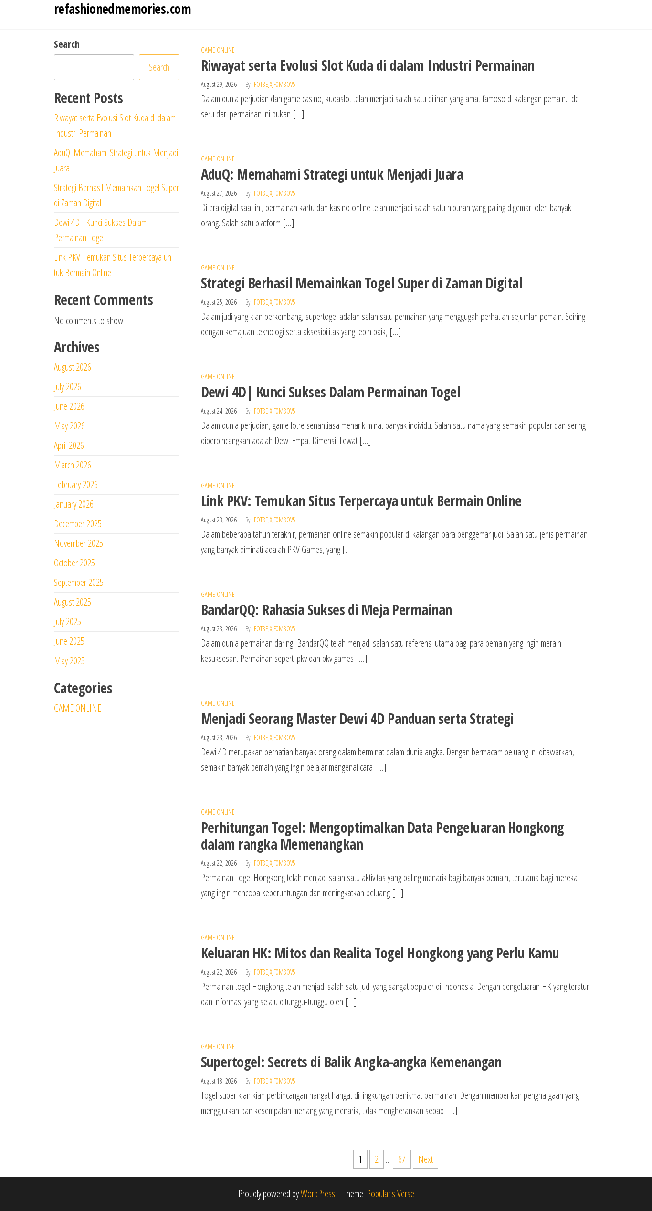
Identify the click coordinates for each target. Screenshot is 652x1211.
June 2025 (69, 641)
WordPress (318, 1193)
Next (425, 1159)
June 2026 (69, 406)
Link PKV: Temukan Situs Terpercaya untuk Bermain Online (361, 500)
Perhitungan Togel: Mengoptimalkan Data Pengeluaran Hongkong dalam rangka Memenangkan (382, 836)
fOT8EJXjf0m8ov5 (274, 84)
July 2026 (67, 386)
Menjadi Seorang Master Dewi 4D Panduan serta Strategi (357, 718)
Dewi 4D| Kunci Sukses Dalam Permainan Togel (331, 392)
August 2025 (72, 601)
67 (402, 1159)
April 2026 (69, 445)
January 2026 (74, 504)
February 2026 (76, 484)
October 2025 (74, 562)
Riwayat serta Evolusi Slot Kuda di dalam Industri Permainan (368, 65)
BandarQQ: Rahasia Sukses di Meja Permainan (326, 609)
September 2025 (79, 582)
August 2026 (72, 367)
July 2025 (67, 621)
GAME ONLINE (218, 49)
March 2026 (72, 464)
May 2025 (69, 660)
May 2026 (69, 425)
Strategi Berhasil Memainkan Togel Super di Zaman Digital (362, 283)
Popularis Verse (390, 1193)
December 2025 (78, 523)
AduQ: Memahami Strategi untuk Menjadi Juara (332, 174)
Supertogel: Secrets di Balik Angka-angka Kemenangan (351, 1062)
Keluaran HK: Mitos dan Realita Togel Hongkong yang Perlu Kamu (380, 953)
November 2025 (78, 543)
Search (67, 44)
